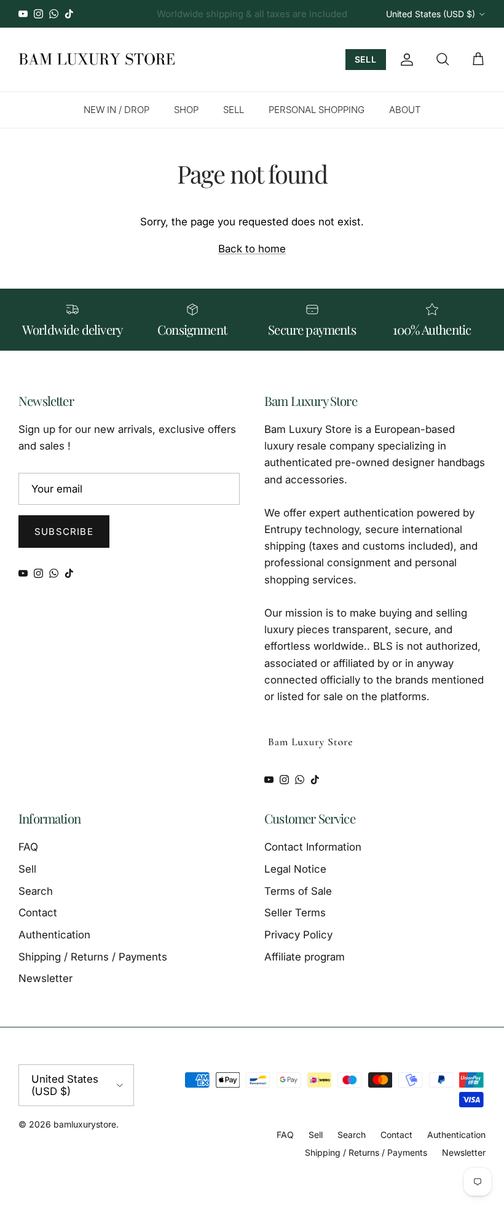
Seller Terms (295, 912)
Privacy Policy (298, 935)
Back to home (252, 249)
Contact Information (312, 847)
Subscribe (63, 531)
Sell (27, 869)
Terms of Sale (298, 891)
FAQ (28, 847)
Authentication (54, 935)
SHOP (186, 109)
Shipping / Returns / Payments (92, 957)
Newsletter (45, 978)
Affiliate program (304, 957)
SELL (366, 59)
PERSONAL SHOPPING (316, 109)
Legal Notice (295, 869)
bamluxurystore (84, 1124)
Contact (37, 912)
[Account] (404, 59)
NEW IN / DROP (116, 109)
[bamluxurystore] (96, 59)
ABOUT (405, 109)
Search (35, 891)
